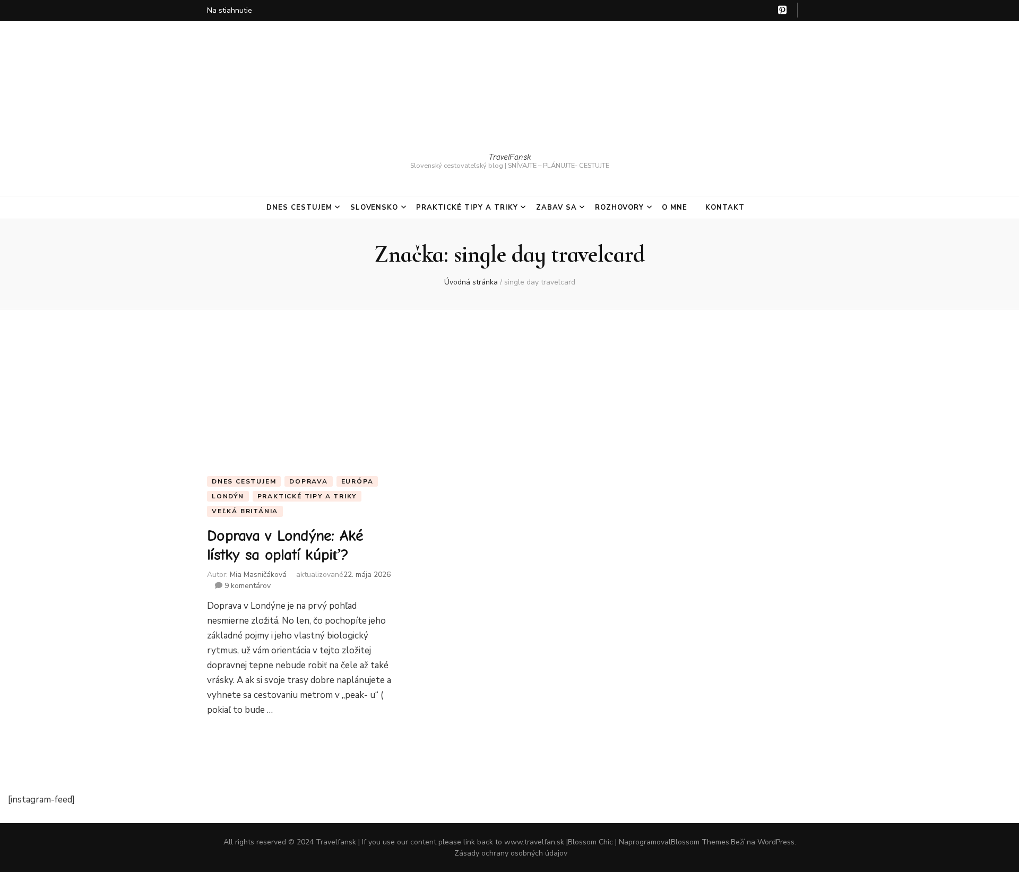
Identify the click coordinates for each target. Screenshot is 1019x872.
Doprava (308, 481)
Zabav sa (556, 207)
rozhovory (619, 207)
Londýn (228, 496)
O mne (674, 207)
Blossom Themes (700, 842)
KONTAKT (725, 207)
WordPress (776, 842)
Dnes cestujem (299, 207)
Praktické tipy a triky (466, 207)
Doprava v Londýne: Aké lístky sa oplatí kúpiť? (285, 545)
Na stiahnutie (229, 10)
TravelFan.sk (510, 157)
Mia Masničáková (258, 574)
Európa (357, 481)
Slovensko (374, 207)
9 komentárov (246, 586)
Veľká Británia (245, 511)
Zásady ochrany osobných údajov (510, 853)
